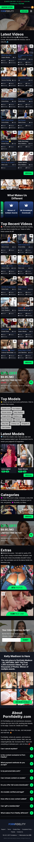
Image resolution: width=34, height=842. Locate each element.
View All (28, 173)
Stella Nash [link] (21, 101)
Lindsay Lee (15, 423)
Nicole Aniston (6, 412)
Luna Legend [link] (22, 59)
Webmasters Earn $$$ (25, 835)
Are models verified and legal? (12, 792)
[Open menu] (31, 11)
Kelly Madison (18, 412)
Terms (9, 829)
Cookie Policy (16, 829)
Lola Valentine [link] (22, 352)
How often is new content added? (14, 799)
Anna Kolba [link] (4, 101)
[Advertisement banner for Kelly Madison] (17, 184)
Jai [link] (19, 80)
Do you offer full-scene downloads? (14, 785)
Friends (13, 832)
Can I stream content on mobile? (13, 778)
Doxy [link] (19, 289)
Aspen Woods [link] (5, 57)
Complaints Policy (27, 829)
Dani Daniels (6, 427)
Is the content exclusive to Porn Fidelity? (13, 756)
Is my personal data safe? (10, 771)
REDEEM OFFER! (7, 7)
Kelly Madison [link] (22, 143)
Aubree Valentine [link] (6, 352)
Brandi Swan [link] (5, 143)
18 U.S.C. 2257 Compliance (10, 835)
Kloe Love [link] (4, 164)
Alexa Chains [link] (5, 268)
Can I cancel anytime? (9, 749)
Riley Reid (5, 423)
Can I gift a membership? (10, 806)
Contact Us (20, 832)
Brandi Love (6, 408)
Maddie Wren (19, 420)
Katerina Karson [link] (23, 310)
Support (3, 829)
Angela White (6, 416)
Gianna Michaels (7, 420)
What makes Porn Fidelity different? (14, 813)
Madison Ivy (17, 416)
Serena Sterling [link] (6, 80)
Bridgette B (25, 423)
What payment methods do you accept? (13, 764)
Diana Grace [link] (22, 122)
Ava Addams (16, 408)
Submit (25, 640)
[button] (32, 459)
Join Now (24, 11)
